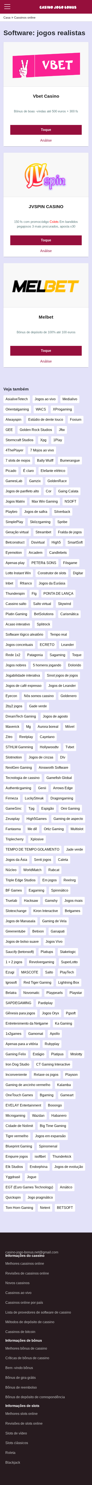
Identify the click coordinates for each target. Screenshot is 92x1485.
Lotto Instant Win (18, 573)
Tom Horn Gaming (19, 1207)
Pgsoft (71, 1013)
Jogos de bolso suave (22, 941)
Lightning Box (68, 982)
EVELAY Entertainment (23, 1105)
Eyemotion (14, 552)
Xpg (43, 440)
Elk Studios (14, 1167)
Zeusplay (13, 819)
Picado (11, 471)
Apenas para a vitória (22, 1044)
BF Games (14, 890)
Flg (34, 593)
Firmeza (12, 798)
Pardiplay (45, 1003)
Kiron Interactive (45, 911)
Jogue (31, 1177)
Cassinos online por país (24, 1302)
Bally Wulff (45, 460)
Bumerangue (70, 460)
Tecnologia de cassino (23, 778)
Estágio (38, 1054)
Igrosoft (11, 982)
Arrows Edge (63, 788)
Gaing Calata (68, 491)
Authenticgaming (18, 788)
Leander (67, 645)
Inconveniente (16, 1074)
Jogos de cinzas (41, 757)
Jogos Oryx (50, 1013)
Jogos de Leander (62, 685)
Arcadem (35, 552)
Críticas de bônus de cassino (27, 1358)
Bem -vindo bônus (19, 1368)
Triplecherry (15, 839)
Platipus (57, 1054)
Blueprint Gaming (19, 1146)
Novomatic (31, 993)
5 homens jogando (47, 665)
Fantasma (13, 829)
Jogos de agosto (55, 716)
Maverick (12, 726)
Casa (6, 17)
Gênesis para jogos (20, 1013)
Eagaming (36, 890)
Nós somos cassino (39, 696)
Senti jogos (42, 859)
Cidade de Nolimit (19, 1126)
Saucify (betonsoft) (20, 952)
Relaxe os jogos (46, 1074)
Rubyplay (52, 1044)
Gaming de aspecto (68, 819)
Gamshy (51, 900)
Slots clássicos (16, 1443)
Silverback (62, 511)
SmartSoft (75, 542)
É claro (28, 471)
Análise (46, 140)
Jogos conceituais (19, 645)
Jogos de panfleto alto (22, 491)
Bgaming (46, 1095)
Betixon (38, 931)
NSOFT (70, 501)
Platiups (47, 952)
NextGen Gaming (19, 767)
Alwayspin (13, 419)
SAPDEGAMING (18, 1003)
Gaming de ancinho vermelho (28, 1085)
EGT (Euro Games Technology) (29, 1187)
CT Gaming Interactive (53, 1064)
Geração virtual (17, 532)
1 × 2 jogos (14, 962)
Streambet (43, 532)
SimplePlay (14, 522)
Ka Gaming (63, 1023)
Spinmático (59, 890)
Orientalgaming (17, 409)
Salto (49, 972)
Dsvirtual (38, 542)
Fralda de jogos (70, 532)
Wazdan (38, 1115)
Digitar (78, 573)
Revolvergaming (41, 962)
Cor (48, 491)
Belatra (11, 993)
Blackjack (12, 1462)
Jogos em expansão (50, 1136)
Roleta (10, 1453)
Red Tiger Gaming (37, 982)
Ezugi (10, 972)
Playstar (76, 993)
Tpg (31, 808)
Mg (28, 726)
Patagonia (35, 655)
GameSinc (14, 808)
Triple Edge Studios (21, 880)
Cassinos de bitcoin (20, 1332)
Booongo (55, 1105)
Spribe (62, 522)
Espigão (47, 808)
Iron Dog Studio (17, 1064)
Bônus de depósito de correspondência (35, 1397)
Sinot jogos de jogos (62, 675)
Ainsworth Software (53, 767)
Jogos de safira (35, 511)
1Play (57, 440)
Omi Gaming (70, 808)
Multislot (77, 829)
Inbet (9, 583)
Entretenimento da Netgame (27, 1023)
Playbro (11, 511)
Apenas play (15, 563)
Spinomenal (48, 1146)
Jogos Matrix (15, 501)
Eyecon (11, 696)
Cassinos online (25, 17)
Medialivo (69, 399)
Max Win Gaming (45, 501)
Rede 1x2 (13, 655)
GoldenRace (57, 481)
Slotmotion (14, 757)
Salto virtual (42, 604)
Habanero (59, 1115)
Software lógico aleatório (24, 634)
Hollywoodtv (49, 747)
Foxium (75, 419)
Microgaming (15, 1115)
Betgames (72, 911)
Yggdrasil (13, 1177)
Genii (42, 788)
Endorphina (38, 1167)
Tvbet (69, 747)
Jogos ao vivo (45, 399)
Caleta (63, 859)
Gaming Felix (16, 1054)
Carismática (69, 614)
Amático (66, 1187)
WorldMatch (32, 870)
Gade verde (38, 706)
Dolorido (74, 665)
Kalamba (64, 1085)
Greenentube (15, 931)
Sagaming (57, 655)
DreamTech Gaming (21, 716)
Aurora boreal (48, 726)
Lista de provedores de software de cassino (38, 1312)
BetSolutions (43, 614)
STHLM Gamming (19, 747)
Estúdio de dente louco (45, 419)
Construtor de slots (52, 573)
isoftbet (40, 1156)
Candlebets (58, 552)
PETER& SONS (43, 563)
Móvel (69, 726)
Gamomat (35, 1033)
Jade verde (74, 849)
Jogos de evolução (68, 1167)
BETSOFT (65, 1207)
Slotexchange (16, 911)
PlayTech (67, 972)
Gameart (66, 1095)
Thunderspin (15, 593)
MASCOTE (29, 972)
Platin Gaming (16, 614)
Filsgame (70, 563)
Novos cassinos (17, 1283)
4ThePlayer (14, 450)
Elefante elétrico (53, 471)
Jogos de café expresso (24, 685)
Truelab (11, 900)
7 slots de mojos (18, 460)
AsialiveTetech (17, 399)
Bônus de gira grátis (20, 1377)
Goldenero (69, 696)
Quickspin (13, 1197)
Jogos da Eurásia (52, 583)
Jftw (62, 430)
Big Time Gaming (53, 1126)
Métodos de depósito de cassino (29, 1322)
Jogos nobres (16, 665)
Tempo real (58, 634)
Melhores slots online (21, 1413)
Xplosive (37, 839)
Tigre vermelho (17, 1136)
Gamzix (35, 481)
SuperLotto (69, 962)
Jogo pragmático (40, 1197)
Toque (46, 130)
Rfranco (26, 583)
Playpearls (54, 993)
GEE (9, 430)
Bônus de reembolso (21, 1387)
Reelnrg (70, 880)
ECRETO (47, 645)
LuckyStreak (34, 798)
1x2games (13, 1033)
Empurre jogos (17, 1156)
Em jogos (49, 880)
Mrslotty (76, 1054)
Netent (45, 1207)
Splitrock (43, 624)
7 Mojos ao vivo (42, 450)
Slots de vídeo (16, 1433)
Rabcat (53, 870)
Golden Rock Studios (36, 430)
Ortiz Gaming (54, 829)
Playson (71, 1074)
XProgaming (62, 409)
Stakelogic (68, 952)
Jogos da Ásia (16, 859)
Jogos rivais (73, 900)
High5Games (37, 819)
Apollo (55, 1033)
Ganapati (58, 931)
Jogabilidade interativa (23, 675)
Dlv (62, 757)
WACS (41, 409)
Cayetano (47, 737)
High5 (56, 542)
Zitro (9, 737)
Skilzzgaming (40, 522)
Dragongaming (61, 798)
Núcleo (11, 870)
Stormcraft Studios (19, 440)
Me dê (32, 829)
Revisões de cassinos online (27, 1273)
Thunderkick (61, 1156)
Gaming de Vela (54, 921)
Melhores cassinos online (24, 1263)
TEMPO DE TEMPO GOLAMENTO (32, 849)
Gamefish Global (59, 778)
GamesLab (14, 481)
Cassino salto (16, 604)
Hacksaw (31, 900)
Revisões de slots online (24, 1423)
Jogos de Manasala (20, 921)
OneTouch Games (19, 1095)
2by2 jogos (14, 706)
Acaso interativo (18, 624)
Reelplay (26, 737)
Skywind (64, 604)
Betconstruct (15, 542)
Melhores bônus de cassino (26, 1348)
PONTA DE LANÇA (58, 593)
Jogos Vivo (54, 941)
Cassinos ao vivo (18, 1293)
